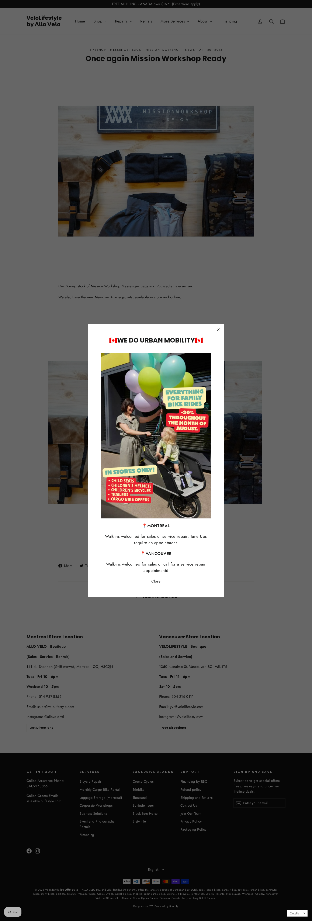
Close (155, 581)
